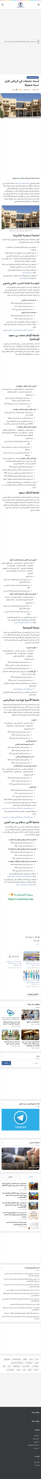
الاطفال (25, 1359)
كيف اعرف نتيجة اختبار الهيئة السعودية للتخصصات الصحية (11, 1023)
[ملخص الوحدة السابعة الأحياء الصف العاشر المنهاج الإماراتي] (33, 1225)
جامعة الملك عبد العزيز (17, 1363)
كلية (4, 1366)
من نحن (36, 1448)
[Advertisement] (20, 24)
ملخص (18, 1370)
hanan (34, 90)
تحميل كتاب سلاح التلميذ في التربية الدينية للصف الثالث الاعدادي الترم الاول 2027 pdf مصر (14, 1185)
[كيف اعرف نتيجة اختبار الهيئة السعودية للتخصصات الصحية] (11, 1015)
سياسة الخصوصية (33, 1445)
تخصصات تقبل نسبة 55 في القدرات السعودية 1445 (31, 981)
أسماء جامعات (32, 994)
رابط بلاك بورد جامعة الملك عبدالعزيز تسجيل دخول (12, 1043)
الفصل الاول (7, 1359)
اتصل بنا (36, 1436)
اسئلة (31, 1359)
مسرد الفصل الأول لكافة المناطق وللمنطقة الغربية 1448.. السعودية (21, 1313)
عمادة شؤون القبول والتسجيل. (23, 622)
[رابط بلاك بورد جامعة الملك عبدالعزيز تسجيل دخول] (11, 1035)
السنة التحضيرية (16, 1359)
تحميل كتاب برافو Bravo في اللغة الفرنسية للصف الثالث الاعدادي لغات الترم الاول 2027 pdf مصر (14, 1205)
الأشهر (10, 1177)
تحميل (36, 1363)
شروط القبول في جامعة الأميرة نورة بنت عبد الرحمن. (17, 808)
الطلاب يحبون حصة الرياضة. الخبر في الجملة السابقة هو (24, 1304)
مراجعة (30, 1370)
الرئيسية (36, 1442)
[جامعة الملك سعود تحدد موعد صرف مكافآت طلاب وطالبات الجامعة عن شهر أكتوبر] (30, 1035)
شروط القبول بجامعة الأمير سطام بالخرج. (19, 876)
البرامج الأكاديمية (24, 278)
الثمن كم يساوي (33, 1167)
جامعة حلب (35, 1366)
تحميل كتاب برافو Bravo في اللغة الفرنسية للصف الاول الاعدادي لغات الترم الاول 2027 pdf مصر (14, 1195)
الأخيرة (31, 1177)
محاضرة (36, 1370)
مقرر (24, 1370)
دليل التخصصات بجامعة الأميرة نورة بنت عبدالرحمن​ (17, 817)
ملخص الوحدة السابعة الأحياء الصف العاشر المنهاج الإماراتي (16, 1223)
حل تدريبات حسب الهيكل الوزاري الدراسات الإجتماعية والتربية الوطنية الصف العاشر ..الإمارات (14, 1215)
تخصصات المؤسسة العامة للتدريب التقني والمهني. (18, 330)
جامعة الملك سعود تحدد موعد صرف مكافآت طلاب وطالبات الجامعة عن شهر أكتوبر (30, 1044)
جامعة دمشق (26, 1366)
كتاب (9, 1366)
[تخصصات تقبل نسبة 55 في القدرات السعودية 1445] (31, 975)
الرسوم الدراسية (27, 272)
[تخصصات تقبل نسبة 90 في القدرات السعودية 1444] (13, 956)
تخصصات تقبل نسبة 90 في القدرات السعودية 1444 (13, 963)
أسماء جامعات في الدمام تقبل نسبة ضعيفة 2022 (32, 963)
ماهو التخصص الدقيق (32, 1022)
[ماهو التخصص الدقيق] (30, 1015)
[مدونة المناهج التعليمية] (20, 5)
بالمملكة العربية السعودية (22, 183)
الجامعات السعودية (33, 77)
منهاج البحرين (10, 1370)
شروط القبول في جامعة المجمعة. (23, 689)
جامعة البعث (29, 1363)
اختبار (36, 1359)
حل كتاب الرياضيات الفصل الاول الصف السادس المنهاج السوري (23, 1290)
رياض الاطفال (16, 1366)
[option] (20, 1159)
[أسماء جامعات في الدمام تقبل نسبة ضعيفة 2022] (31, 956)
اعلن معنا (35, 1439)
